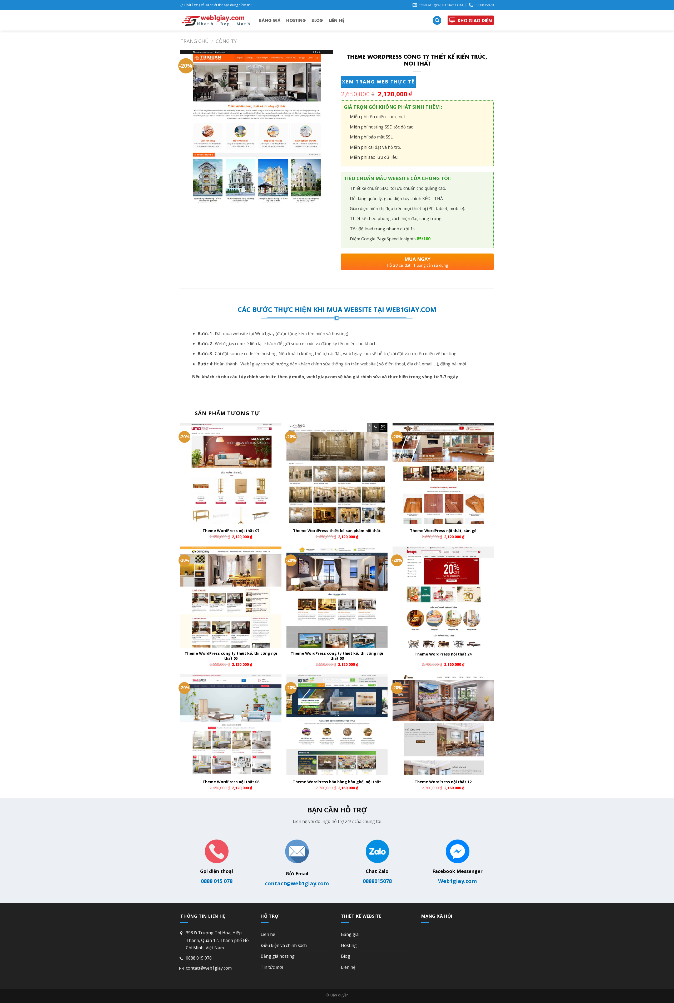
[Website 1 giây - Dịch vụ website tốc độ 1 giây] (215, 20)
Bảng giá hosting (278, 956)
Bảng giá (269, 20)
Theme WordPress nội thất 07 (230, 530)
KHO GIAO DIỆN (475, 20)
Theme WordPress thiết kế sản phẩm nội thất (337, 530)
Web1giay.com (457, 881)
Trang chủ (194, 41)
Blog (317, 20)
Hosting (296, 20)
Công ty (226, 41)
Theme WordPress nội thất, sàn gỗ (443, 530)
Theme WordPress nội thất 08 (230, 781)
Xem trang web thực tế (378, 81)
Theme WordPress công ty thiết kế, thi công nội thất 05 (231, 656)
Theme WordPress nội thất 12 (443, 781)
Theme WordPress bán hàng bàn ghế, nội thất (337, 781)
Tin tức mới (272, 967)
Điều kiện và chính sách (284, 945)
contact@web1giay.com (297, 883)
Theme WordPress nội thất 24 (443, 654)
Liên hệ (337, 20)
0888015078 (377, 881)
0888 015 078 (216, 881)
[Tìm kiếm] (437, 20)
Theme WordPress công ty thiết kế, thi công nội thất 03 (337, 656)
